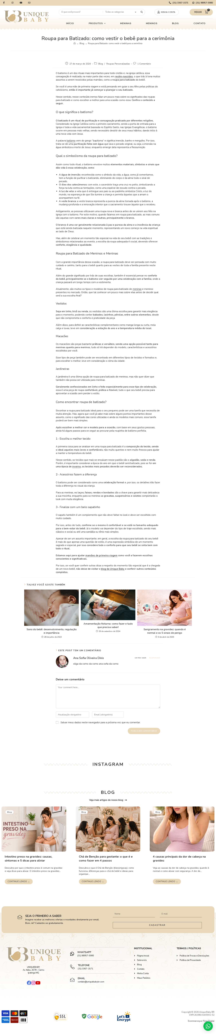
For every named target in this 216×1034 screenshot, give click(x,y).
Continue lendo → (19, 881)
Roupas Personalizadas (118, 63)
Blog (100, 63)
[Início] (75, 43)
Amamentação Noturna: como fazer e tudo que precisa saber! (108, 625)
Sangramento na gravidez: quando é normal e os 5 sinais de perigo (165, 631)
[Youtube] (38, 983)
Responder (154, 658)
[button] (166, 12)
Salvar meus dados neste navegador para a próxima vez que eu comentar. (100, 722)
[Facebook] (29, 983)
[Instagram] (33, 983)
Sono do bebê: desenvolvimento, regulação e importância (52, 631)
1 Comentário (144, 63)
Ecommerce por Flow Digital (201, 1021)
